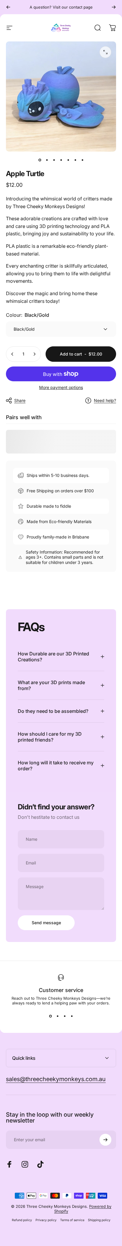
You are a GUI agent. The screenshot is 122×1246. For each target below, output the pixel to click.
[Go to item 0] (39, 159)
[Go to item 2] (46, 159)
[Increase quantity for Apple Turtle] (34, 354)
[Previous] (8, 7)
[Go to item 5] (68, 159)
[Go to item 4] (61, 159)
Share (19, 400)
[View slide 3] (64, 1016)
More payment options (61, 387)
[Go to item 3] (53, 159)
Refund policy (22, 1220)
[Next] (113, 7)
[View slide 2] (57, 1016)
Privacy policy (46, 1220)
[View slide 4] (71, 1016)
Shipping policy (99, 1220)
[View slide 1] (50, 1016)
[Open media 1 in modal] (105, 52)
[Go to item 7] (82, 159)
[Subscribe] (105, 1140)
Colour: (27, 315)
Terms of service (72, 1220)
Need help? (105, 400)
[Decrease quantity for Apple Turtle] (12, 354)
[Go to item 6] (75, 159)
